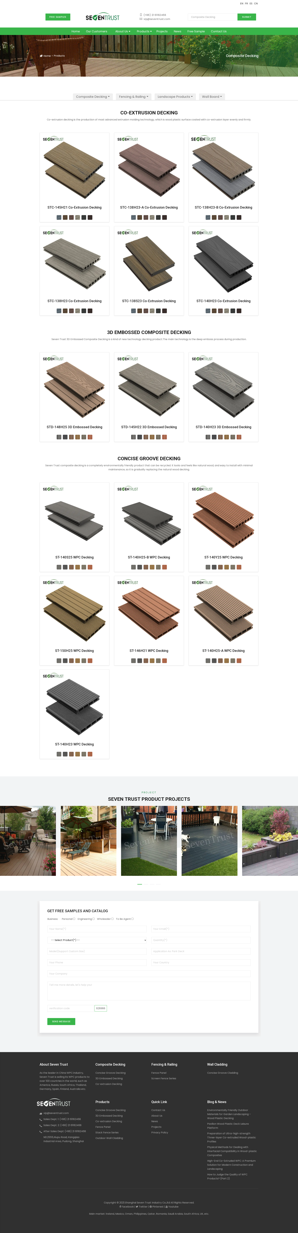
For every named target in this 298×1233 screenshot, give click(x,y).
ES (251, 3)
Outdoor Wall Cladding (109, 1138)
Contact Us (219, 31)
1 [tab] (139, 884)
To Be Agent (123, 919)
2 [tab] (146, 884)
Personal (67, 919)
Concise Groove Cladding (222, 1073)
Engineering (85, 919)
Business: (52, 919)
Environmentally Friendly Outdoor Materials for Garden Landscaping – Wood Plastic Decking (229, 1114)
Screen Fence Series (163, 1078)
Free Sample (196, 31)
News (177, 31)
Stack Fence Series (107, 1132)
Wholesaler (104, 919)
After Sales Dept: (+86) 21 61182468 (64, 1131)
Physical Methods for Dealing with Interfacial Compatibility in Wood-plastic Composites (232, 1151)
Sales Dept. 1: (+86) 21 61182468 (62, 1119)
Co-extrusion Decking (108, 1084)
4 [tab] (158, 884)
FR (246, 3)
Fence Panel (158, 1073)
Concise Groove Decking (110, 1073)
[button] (92, 96)
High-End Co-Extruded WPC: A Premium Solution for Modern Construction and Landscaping (231, 1165)
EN (241, 3)
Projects (162, 31)
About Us (122, 31)
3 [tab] (152, 884)
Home (76, 31)
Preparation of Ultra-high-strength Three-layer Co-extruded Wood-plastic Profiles (231, 1137)
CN (256, 3)
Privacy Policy (159, 1132)
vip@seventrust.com (56, 1113)
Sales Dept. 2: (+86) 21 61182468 (62, 1125)
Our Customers (96, 31)
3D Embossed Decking (109, 1078)
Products (143, 31)
